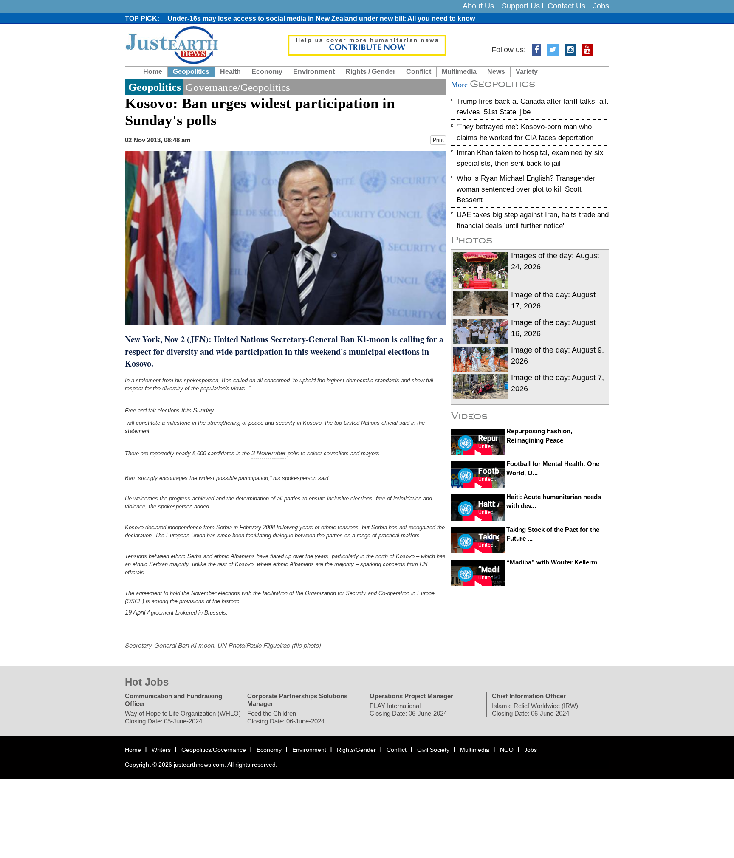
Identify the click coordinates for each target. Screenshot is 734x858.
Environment (314, 71)
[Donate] (367, 44)
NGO (507, 749)
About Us (478, 5)
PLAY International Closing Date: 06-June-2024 (408, 709)
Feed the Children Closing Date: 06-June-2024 (286, 717)
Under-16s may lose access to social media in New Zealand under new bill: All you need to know (321, 18)
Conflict (418, 71)
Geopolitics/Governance (213, 749)
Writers (161, 749)
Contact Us (566, 5)
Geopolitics (191, 71)
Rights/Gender (356, 749)
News (496, 71)
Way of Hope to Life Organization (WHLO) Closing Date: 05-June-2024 (183, 717)
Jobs (601, 5)
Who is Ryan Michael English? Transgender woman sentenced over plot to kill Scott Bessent (526, 189)
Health (230, 71)
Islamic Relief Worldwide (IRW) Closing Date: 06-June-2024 (535, 709)
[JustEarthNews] (171, 44)
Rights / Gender (370, 71)
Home (152, 71)
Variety (527, 71)
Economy (266, 71)
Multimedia (459, 71)
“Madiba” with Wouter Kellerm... (554, 562)
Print (438, 140)
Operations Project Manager (411, 696)
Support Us (521, 5)
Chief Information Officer (529, 696)
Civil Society (433, 749)
